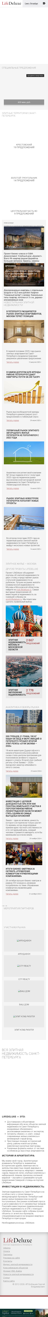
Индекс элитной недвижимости (17, 1264)
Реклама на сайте (11, 1258)
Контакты (7, 1261)
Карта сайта (9, 1281)
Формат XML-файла (12, 1271)
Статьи (6, 1277)
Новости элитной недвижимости (18, 1274)
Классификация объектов (15, 1268)
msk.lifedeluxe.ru (23, 589)
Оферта (6, 1248)
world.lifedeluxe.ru (14, 599)
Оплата (6, 1251)
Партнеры (7, 1254)
